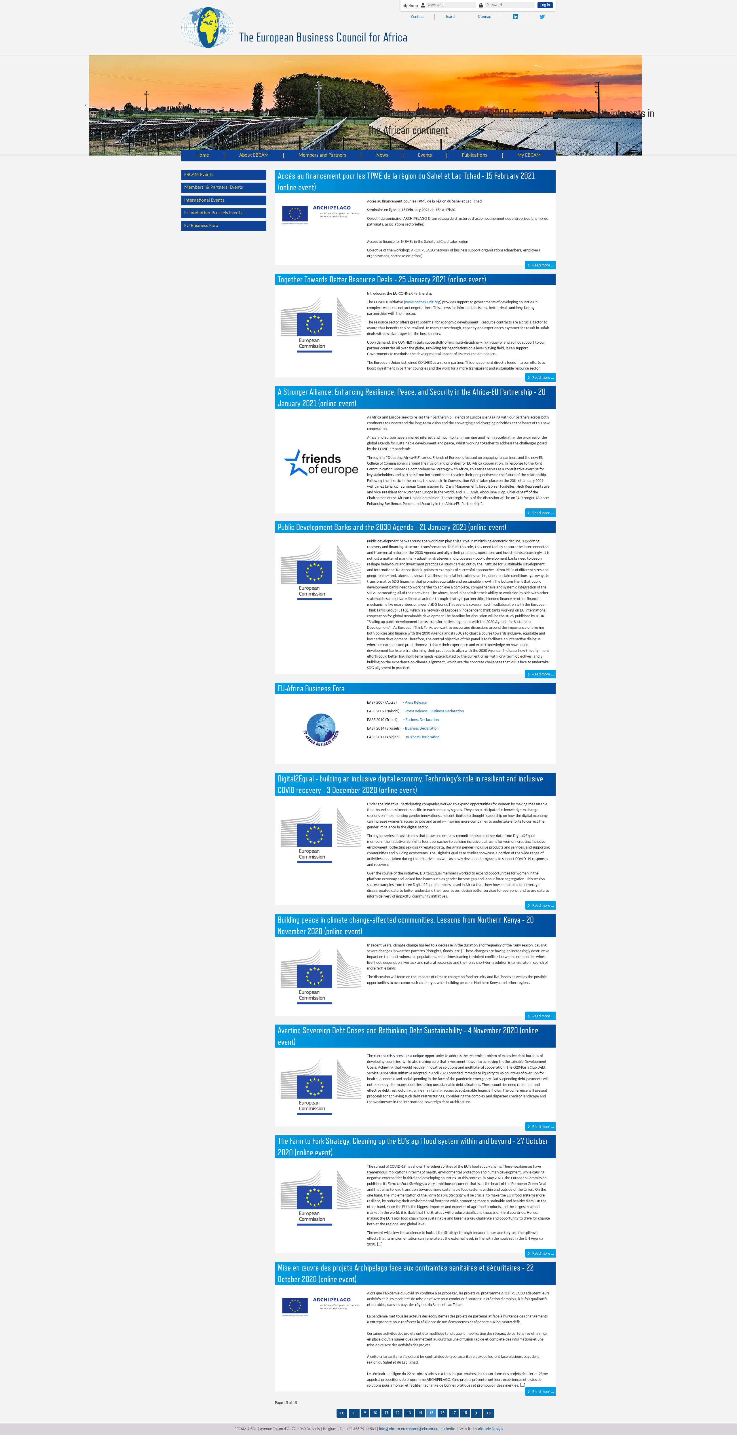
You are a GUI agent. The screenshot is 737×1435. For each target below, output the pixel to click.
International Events (204, 200)
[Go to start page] (342, 1413)
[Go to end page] (488, 1413)
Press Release (416, 703)
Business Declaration (447, 711)
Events (425, 155)
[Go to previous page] (354, 1413)
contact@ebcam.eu (422, 1429)
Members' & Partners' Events (213, 187)
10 (375, 1413)
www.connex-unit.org (422, 302)
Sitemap (484, 17)
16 (442, 1413)
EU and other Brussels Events (213, 213)
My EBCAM (529, 155)
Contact (417, 17)
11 (386, 1413)
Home (202, 155)
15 (431, 1413)
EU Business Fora (201, 225)
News (382, 155)
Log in (545, 5)
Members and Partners (322, 155)
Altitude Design (490, 1429)
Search (450, 17)
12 (398, 1413)
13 (409, 1413)
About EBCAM (254, 155)
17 (454, 1413)
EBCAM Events (198, 174)
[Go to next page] (476, 1413)
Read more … (542, 265)
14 (420, 1413)
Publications (474, 155)
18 (465, 1413)
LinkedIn (448, 1429)
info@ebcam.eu (392, 1429)
